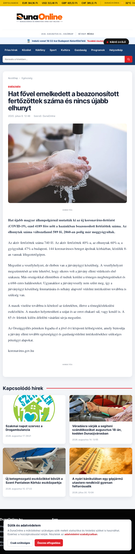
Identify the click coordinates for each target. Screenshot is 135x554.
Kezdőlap (13, 78)
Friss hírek (11, 49)
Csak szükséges (20, 542)
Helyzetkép (116, 49)
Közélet (26, 49)
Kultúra (65, 49)
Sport (53, 49)
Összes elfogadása (48, 542)
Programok (98, 49)
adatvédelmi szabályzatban (81, 534)
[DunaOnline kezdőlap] (39, 18)
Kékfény (40, 49)
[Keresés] (128, 59)
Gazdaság (81, 49)
